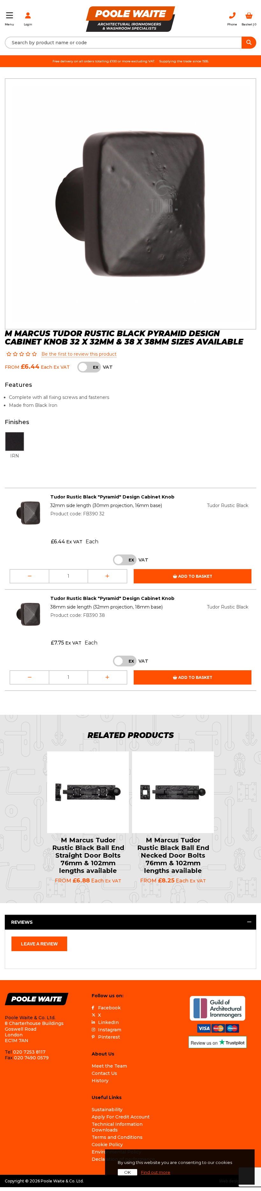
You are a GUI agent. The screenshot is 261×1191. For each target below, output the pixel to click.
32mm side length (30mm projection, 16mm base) (106, 505)
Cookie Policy (107, 1144)
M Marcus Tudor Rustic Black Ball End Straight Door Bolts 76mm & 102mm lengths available (88, 855)
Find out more (155, 1172)
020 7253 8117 (29, 1052)
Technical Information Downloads (117, 1127)
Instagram (109, 1030)
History (100, 1080)
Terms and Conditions (117, 1137)
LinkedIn (108, 1022)
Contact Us (104, 1073)
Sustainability (107, 1109)
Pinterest (109, 1037)
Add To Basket (194, 576)
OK (127, 1172)
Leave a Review (39, 943)
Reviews (22, 922)
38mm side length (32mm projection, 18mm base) (106, 607)
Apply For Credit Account (121, 1117)
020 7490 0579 (31, 1058)
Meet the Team (109, 1066)
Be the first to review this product (78, 354)
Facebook (109, 1008)
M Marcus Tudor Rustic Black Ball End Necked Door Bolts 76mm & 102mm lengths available (173, 855)
